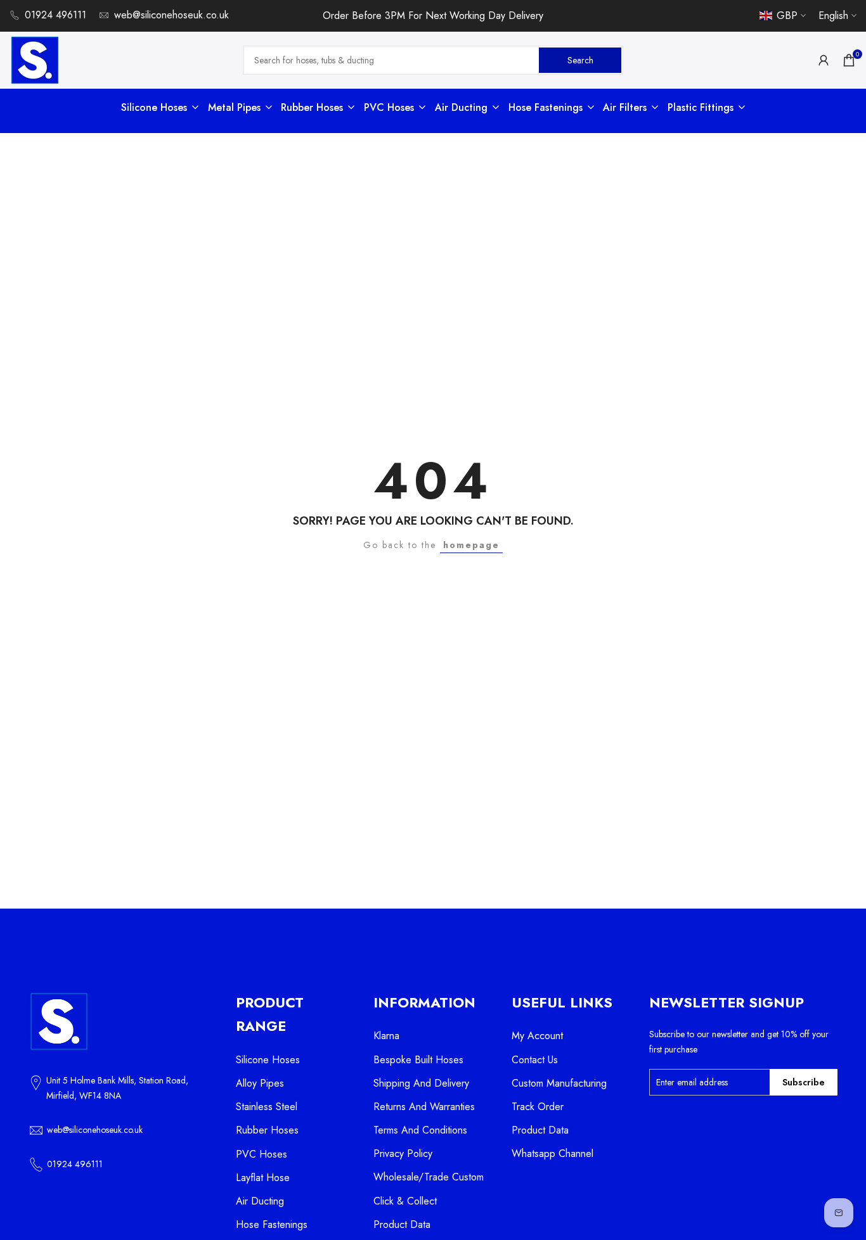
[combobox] (392, 60)
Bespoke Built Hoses (418, 1059)
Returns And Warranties (424, 1106)
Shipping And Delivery (421, 1083)
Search (580, 59)
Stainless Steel (266, 1106)
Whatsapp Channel (552, 1153)
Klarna (386, 1035)
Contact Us (535, 1059)
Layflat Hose (263, 1177)
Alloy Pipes (260, 1083)
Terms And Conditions (420, 1130)
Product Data (401, 1224)
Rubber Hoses (267, 1130)
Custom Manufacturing (559, 1083)
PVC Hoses (261, 1154)
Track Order (538, 1106)
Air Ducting (260, 1201)
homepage (471, 545)
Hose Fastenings (271, 1224)
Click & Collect (405, 1201)
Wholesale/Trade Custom (428, 1177)
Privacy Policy (402, 1153)
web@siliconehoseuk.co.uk (171, 15)
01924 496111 (55, 15)
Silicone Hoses (268, 1059)
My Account (537, 1035)
